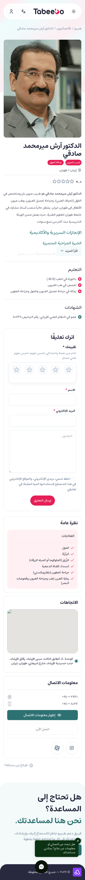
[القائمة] (73, 11)
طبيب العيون (73, 162)
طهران (63, 170)
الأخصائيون (64, 28)
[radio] (16, 369)
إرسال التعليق (42, 500)
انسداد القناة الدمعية (55, 566)
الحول (65, 548)
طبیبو (78, 28)
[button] (41, 866)
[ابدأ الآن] (11, 11)
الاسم (70, 390)
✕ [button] (78, 841)
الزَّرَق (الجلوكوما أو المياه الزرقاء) (49, 560)
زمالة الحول (55, 162)
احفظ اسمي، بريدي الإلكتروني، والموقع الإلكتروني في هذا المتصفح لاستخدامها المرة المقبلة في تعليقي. (42, 484)
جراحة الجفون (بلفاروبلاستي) (51, 572)
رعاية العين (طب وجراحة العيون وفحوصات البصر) (43, 581)
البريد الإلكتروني (64, 411)
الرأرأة (65, 554)
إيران (73, 170)
